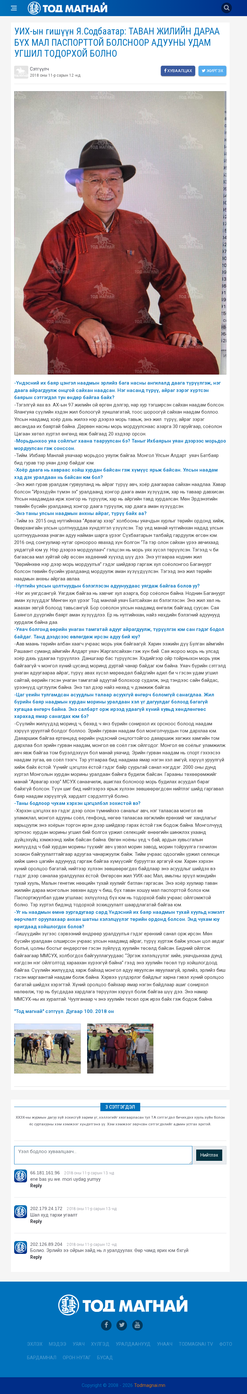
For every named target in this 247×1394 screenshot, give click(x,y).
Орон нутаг (77, 1358)
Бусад (105, 1358)
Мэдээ (57, 1344)
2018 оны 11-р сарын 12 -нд (91, 1244)
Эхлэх (34, 1344)
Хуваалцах (179, 70)
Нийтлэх (209, 1155)
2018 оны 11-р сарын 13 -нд (89, 1173)
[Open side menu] (14, 8)
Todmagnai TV (196, 1344)
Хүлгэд (100, 1344)
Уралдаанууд (133, 1344)
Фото (225, 1344)
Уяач (79, 1344)
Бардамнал (41, 1358)
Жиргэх (214, 70)
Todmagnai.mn (149, 1385)
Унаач (164, 1344)
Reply (36, 1186)
